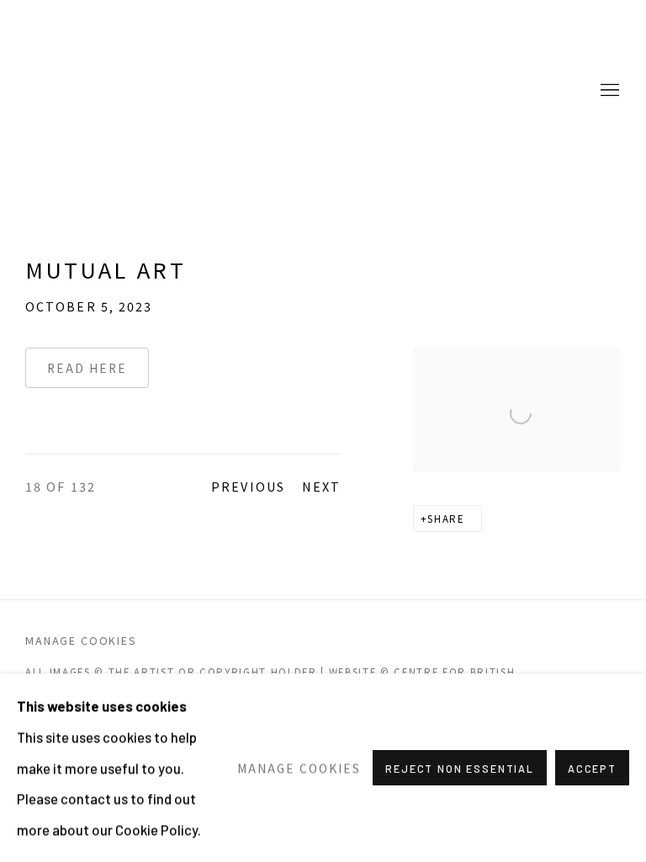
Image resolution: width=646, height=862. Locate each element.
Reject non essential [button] (459, 768)
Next (321, 486)
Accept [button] (592, 768)
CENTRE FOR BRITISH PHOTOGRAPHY (92, 91)
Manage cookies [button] (81, 640)
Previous (248, 486)
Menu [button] (608, 91)
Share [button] (445, 518)
